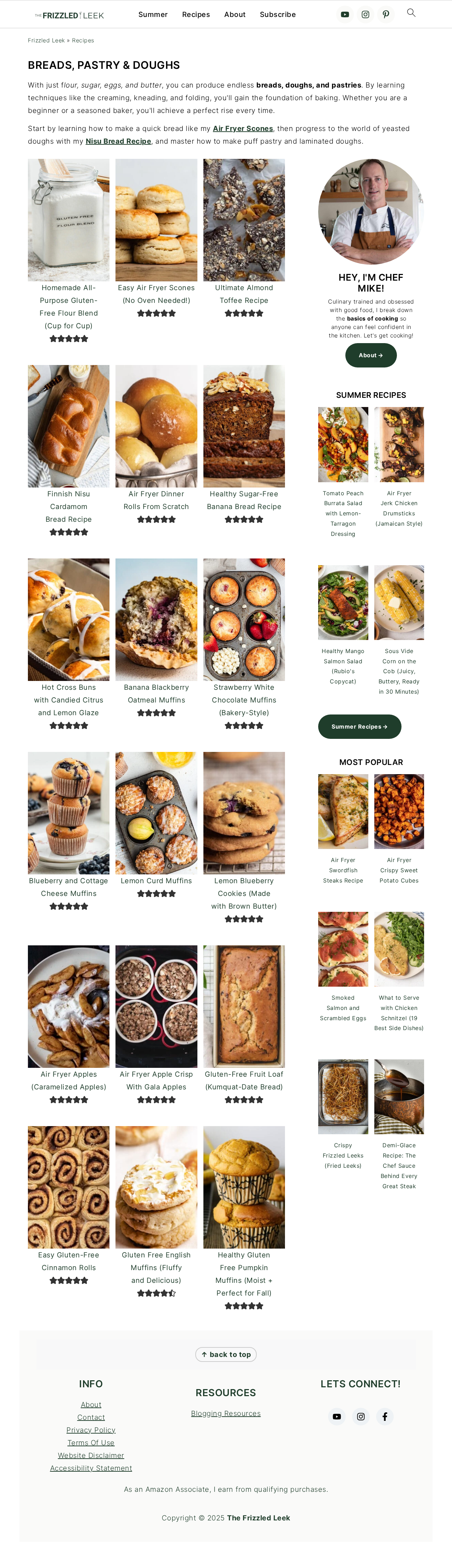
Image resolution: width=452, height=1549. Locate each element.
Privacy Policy (90, 1430)
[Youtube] (345, 14)
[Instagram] (365, 14)
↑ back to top (226, 1354)
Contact (91, 1417)
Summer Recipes (356, 726)
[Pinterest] (386, 14)
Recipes (196, 14)
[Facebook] (385, 1416)
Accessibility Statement (91, 1468)
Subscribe (278, 14)
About (235, 14)
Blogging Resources (226, 1413)
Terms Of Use (91, 1443)
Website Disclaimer (91, 1455)
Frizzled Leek (46, 40)
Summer (153, 14)
